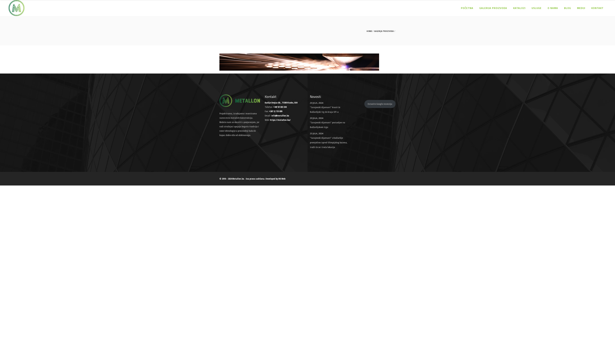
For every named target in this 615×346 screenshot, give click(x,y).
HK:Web (281, 178)
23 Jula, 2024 (316, 133)
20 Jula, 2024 (316, 102)
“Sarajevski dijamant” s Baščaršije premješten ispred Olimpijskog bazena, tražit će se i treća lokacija (328, 142)
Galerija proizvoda (384, 31)
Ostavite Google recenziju (380, 103)
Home (369, 31)
